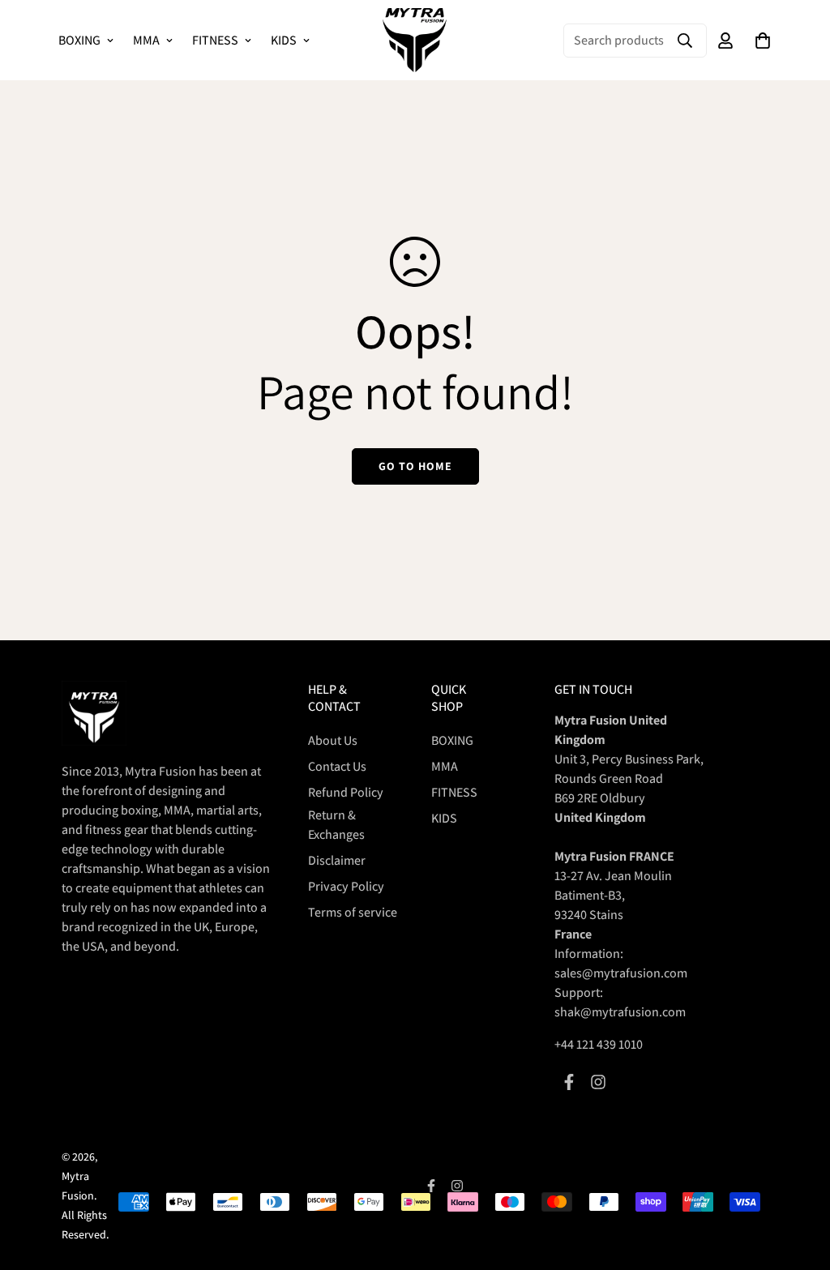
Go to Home (415, 466)
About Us (332, 740)
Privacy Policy (346, 886)
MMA (146, 40)
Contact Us (337, 766)
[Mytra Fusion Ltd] (415, 40)
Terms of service (352, 912)
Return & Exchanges (336, 824)
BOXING (79, 40)
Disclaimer (337, 860)
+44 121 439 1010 (598, 1044)
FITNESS (215, 40)
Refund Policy (345, 792)
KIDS (284, 40)
